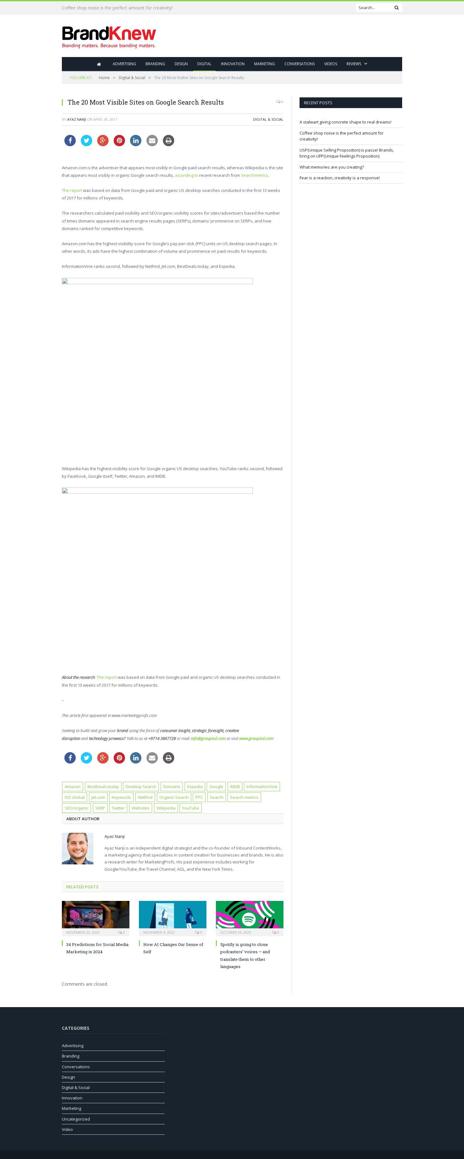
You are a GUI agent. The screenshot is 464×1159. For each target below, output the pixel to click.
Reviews (354, 63)
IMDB (235, 786)
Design (181, 63)
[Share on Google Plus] (103, 144)
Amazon (72, 786)
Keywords (121, 797)
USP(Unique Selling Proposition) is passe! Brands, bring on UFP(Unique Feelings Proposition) (347, 153)
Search (216, 797)
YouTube (190, 808)
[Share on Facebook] (70, 144)
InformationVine (262, 786)
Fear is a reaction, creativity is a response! (340, 178)
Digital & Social (268, 119)
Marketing (264, 63)
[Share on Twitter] (86, 144)
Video (67, 1129)
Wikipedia (166, 808)
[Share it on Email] (152, 144)
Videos (330, 63)
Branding (155, 63)
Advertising (124, 63)
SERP (100, 808)
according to (186, 175)
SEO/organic (76, 808)
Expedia (195, 786)
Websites (141, 808)
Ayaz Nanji (76, 119)
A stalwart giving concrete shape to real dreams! (345, 122)
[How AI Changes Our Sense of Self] (172, 918)
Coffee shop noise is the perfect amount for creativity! (117, 8)
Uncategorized (76, 1119)
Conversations (299, 63)
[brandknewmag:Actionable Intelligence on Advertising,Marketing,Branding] (109, 36)
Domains (171, 786)
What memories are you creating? (332, 167)
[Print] (168, 144)
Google (216, 786)
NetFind (145, 797)
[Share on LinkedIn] (135, 144)
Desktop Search (141, 786)
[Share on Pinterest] (119, 144)
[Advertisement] (287, 36)
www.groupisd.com (256, 738)
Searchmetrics (254, 175)
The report (72, 190)
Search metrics (244, 797)
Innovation (233, 63)
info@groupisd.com (208, 738)
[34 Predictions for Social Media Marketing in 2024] (95, 918)
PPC (199, 797)
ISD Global (75, 797)
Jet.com (98, 797)
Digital (204, 63)
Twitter (118, 808)
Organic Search (174, 797)
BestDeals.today (103, 786)
